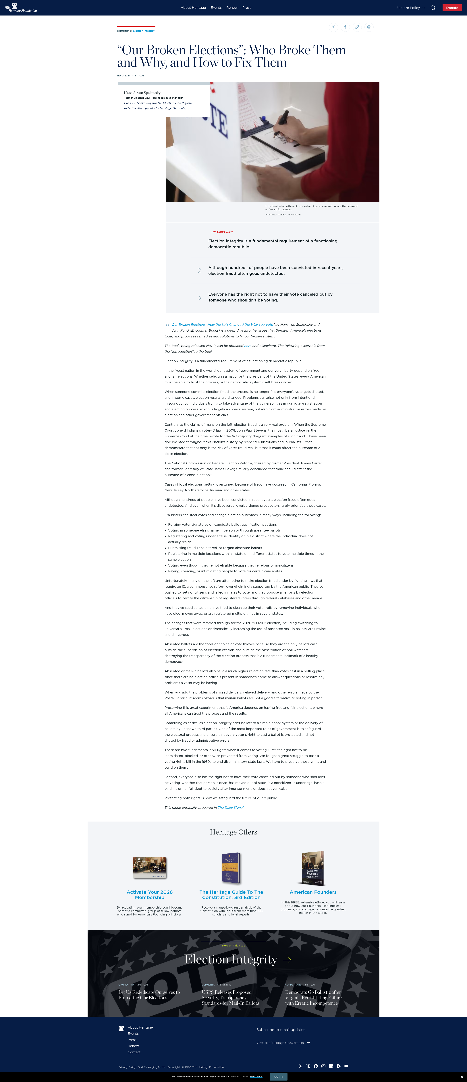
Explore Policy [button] (408, 8)
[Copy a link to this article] (357, 27)
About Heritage (193, 7)
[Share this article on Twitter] (333, 27)
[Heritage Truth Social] (308, 1066)
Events (216, 7)
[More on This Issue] (287, 957)
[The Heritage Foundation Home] (21, 7)
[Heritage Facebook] (316, 1066)
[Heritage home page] (121, 1028)
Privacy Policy (127, 1067)
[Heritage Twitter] (300, 1066)
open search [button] (433, 7)
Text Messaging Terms (151, 1067)
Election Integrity (143, 30)
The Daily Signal (231, 807)
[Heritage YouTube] (346, 1066)
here (248, 346)
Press (246, 7)
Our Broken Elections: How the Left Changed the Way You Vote (222, 324)
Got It (278, 1076)
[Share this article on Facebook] (345, 27)
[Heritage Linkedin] (331, 1066)
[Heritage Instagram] (323, 1066)
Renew (232, 7)
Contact (134, 1052)
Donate (452, 8)
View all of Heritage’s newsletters (280, 1043)
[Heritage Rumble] (339, 1066)
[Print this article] (369, 27)
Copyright (173, 1067)
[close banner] (462, 1077)
